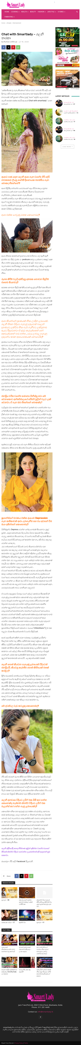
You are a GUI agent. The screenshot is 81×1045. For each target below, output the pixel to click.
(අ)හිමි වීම (22, 922)
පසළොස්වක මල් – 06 (69, 130)
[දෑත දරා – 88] (9, 892)
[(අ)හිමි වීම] (27, 915)
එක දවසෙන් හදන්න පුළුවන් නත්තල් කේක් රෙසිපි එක (26, 902)
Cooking (14, 11)
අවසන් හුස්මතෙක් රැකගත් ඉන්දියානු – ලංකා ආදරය (25, 949)
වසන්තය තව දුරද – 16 (69, 139)
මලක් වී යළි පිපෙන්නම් (71, 111)
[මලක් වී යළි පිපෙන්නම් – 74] (59, 112)
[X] (8, 47)
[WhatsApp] (18, 47)
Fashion (41, 11)
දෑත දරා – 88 (5, 900)
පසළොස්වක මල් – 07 (69, 104)
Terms (26, 1043)
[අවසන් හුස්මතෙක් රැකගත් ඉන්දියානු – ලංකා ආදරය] (27, 939)
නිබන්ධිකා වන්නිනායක (10, 41)
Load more (66, 146)
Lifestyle (51, 11)
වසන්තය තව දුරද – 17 (69, 121)
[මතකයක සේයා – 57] (9, 915)
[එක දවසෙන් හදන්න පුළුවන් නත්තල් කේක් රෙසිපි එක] (27, 892)
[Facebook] (3, 47)
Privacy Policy (19, 1043)
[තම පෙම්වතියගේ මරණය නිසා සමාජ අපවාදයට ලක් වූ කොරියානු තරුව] (45, 939)
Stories (61, 11)
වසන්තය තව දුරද (69, 119)
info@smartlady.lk (45, 1011)
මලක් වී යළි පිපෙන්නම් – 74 (71, 113)
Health (24, 11)
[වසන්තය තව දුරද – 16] (59, 138)
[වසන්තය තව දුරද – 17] (59, 120)
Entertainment (17, 23)
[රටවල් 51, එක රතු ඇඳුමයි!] (27, 962)
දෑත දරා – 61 (40, 922)
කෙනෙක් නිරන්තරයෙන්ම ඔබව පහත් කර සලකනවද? (8, 949)
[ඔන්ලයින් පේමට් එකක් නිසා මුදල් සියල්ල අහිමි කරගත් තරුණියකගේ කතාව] (45, 962)
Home (7, 11)
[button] (77, 12)
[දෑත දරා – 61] (45, 915)
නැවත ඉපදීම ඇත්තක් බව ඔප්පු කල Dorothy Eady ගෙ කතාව (9, 972)
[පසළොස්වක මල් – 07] (59, 103)
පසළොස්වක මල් (69, 102)
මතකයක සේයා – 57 (8, 922)
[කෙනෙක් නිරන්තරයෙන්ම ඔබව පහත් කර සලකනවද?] (9, 939)
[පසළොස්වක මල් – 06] (59, 129)
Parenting (9, 17)
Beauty (33, 11)
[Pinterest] (13, 47)
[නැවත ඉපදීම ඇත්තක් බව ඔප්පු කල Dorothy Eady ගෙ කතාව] (9, 962)
